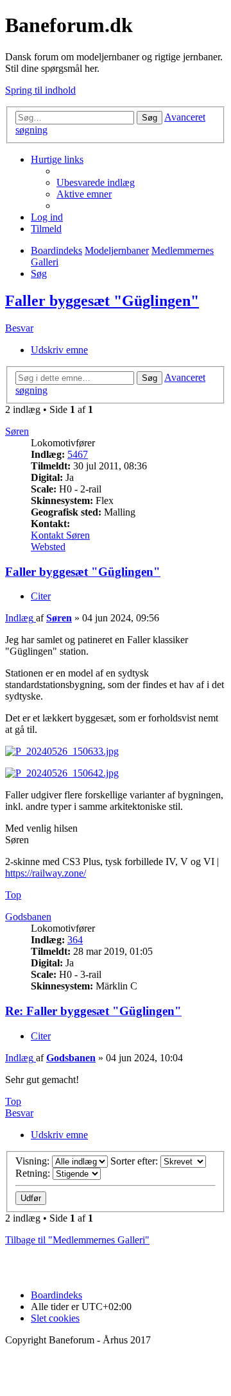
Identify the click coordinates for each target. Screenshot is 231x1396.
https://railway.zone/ (45, 873)
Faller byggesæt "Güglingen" (102, 300)
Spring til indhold (40, 90)
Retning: (34, 1173)
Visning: (33, 1161)
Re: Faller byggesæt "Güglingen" (93, 1011)
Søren (17, 431)
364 (75, 939)
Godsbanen (28, 916)
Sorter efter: (135, 1161)
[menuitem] (95, 182)
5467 (77, 454)
